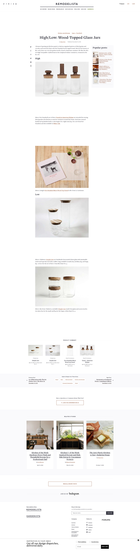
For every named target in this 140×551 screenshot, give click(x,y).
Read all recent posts (70, 483)
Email (89, 532)
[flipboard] (30, 46)
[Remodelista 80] (6, 4)
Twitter (90, 529)
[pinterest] (30, 54)
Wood (56, 379)
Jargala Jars (50, 259)
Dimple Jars (62, 309)
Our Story (73, 522)
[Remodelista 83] (14, 4)
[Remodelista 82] (11, 4)
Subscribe (105, 547)
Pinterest (90, 522)
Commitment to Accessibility (74, 532)
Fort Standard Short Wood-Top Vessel (56, 190)
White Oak (56, 123)
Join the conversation (71, 402)
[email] (30, 62)
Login (133, 3)
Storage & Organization (68, 383)
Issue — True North (77, 33)
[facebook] (30, 50)
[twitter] (30, 58)
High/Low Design (68, 379)
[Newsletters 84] (16, 4)
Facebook (90, 527)
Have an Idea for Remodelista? (74, 535)
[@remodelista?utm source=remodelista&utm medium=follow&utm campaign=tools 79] (4, 4)
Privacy (72, 529)
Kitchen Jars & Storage (64, 33)
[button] (121, 4)
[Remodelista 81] (9, 4)
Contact (73, 524)
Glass (62, 379)
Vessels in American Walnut (64, 117)
